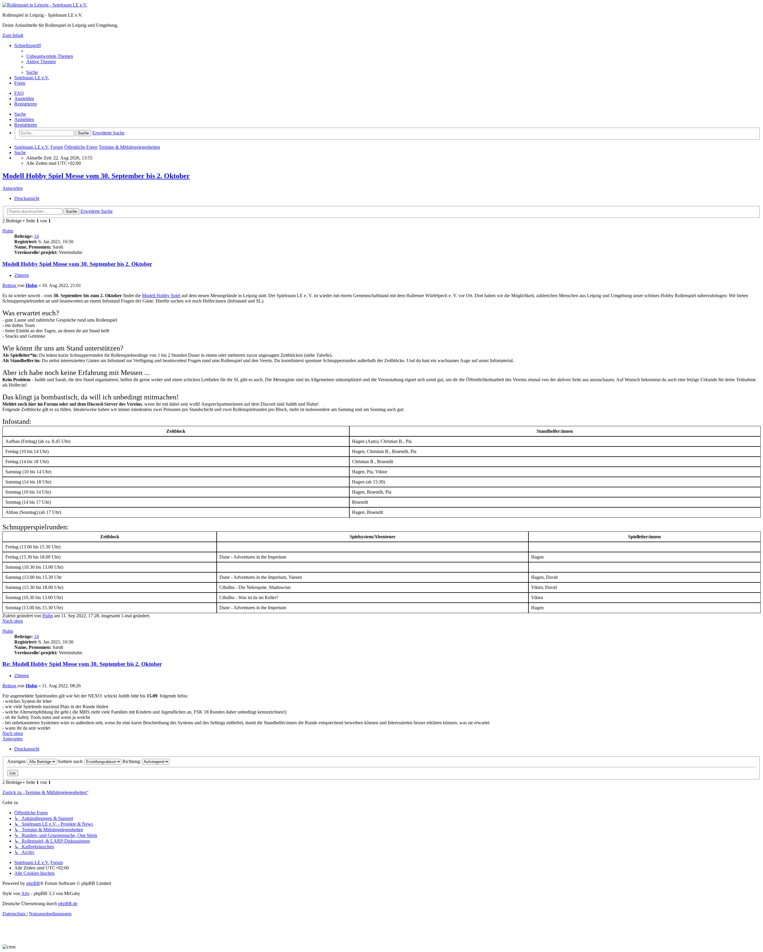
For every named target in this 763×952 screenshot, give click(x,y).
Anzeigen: (17, 761)
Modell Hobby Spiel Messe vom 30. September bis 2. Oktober (96, 176)
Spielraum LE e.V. (31, 77)
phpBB (33, 883)
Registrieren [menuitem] (25, 103)
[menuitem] (49, 56)
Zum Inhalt (12, 35)
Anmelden (24, 119)
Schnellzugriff (27, 45)
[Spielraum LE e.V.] (44, 4)
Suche (20, 114)
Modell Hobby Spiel (161, 295)
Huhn (7, 230)
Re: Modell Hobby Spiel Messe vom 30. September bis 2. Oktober (82, 664)
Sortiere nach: (71, 761)
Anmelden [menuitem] (24, 98)
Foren (19, 83)
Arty (25, 893)
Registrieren (25, 124)
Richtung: (132, 761)
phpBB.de (67, 903)
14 (36, 236)
